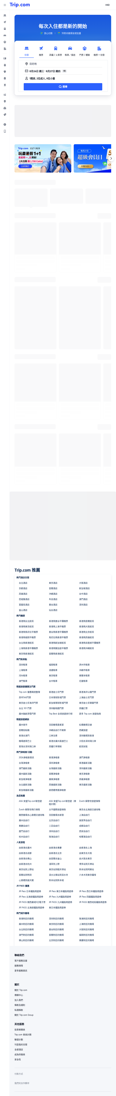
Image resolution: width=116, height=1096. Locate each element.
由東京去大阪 (85, 848)
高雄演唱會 (84, 774)
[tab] (27, 50)
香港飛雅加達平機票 (58, 643)
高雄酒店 (23, 589)
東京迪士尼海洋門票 (28, 698)
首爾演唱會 (54, 769)
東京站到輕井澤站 (57, 864)
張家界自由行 (85, 815)
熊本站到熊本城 (56, 875)
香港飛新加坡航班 (57, 638)
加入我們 (18, 995)
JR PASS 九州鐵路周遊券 (60, 897)
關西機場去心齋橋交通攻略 (31, 810)
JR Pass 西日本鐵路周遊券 (91, 886)
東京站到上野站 (26, 864)
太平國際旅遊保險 (57, 804)
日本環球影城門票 (57, 692)
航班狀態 (83, 741)
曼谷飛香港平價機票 (58, 627)
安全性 (17, 1054)
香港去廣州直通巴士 (58, 736)
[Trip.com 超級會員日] (87, 156)
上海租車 (23, 665)
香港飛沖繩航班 (86, 643)
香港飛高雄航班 (86, 632)
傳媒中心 (18, 990)
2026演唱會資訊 (26, 752)
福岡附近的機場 (86, 930)
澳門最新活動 (25, 763)
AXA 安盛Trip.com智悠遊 (30, 796)
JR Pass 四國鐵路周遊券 (90, 892)
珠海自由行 (54, 832)
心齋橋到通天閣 (26, 875)
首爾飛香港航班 (56, 649)
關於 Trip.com (20, 985)
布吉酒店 (53, 594)
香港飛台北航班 (26, 616)
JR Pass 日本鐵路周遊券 (30, 886)
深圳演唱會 (54, 758)
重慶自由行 (24, 821)
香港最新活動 (85, 758)
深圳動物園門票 (56, 703)
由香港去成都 (25, 848)
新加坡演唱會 (25, 774)
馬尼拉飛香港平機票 (58, 632)
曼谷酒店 (53, 600)
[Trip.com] (20, 5)
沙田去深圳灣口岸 (87, 736)
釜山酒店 (23, 605)
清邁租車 (53, 665)
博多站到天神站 (86, 859)
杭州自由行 (24, 832)
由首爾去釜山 (55, 854)
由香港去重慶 (55, 843)
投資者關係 (19, 1025)
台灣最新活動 (55, 763)
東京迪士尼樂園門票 (88, 698)
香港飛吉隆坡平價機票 (89, 638)
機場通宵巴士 (25, 736)
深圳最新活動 (85, 763)
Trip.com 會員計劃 (22, 1030)
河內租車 (23, 671)
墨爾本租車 (84, 671)
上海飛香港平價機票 (28, 643)
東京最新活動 (85, 780)
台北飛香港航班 (26, 638)
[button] (4, 5)
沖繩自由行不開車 (57, 725)
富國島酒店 (24, 600)
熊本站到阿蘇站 (86, 864)
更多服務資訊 (20, 966)
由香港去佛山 (25, 854)
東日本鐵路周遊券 (57, 903)
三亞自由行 (54, 821)
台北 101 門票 (25, 703)
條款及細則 (19, 1000)
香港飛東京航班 (26, 621)
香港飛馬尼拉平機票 (28, 627)
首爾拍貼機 (24, 725)
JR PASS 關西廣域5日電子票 (32, 897)
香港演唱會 (54, 752)
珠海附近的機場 (86, 914)
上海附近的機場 (86, 919)
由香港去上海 (85, 843)
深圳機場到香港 (86, 731)
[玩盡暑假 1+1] (38, 156)
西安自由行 (84, 826)
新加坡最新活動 (26, 785)
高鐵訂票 (83, 703)
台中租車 (53, 676)
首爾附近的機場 (56, 930)
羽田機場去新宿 (56, 810)
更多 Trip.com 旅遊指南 (90, 709)
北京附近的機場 (56, 935)
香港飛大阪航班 (86, 621)
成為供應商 (19, 1049)
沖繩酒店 (53, 589)
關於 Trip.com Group (23, 1010)
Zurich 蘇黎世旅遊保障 (89, 796)
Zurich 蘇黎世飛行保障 (29, 804)
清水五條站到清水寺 (58, 870)
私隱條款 (18, 1005)
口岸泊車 (53, 731)
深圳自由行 (54, 826)
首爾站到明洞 (25, 870)
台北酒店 (23, 578)
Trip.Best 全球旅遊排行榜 (60, 709)
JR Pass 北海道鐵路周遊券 (31, 892)
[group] (46, 33)
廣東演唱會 (54, 774)
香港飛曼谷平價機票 (58, 616)
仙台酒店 (53, 605)
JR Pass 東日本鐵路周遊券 (61, 886)
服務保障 (18, 961)
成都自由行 (84, 821)
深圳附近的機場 (56, 914)
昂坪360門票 (25, 692)
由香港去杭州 (25, 859)
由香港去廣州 (25, 843)
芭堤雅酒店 (24, 594)
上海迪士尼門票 (86, 692)
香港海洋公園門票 (87, 687)
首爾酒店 (53, 583)
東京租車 (53, 671)
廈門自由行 (24, 826)
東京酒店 (53, 578)
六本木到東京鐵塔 (87, 870)
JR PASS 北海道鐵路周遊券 (31, 903)
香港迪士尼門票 (56, 687)
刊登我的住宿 (20, 1040)
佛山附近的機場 (26, 935)
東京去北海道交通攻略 (89, 804)
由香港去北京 (55, 848)
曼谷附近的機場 (56, 924)
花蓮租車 (83, 676)
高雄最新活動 (55, 780)
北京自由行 (54, 815)
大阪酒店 (83, 578)
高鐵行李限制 (55, 741)
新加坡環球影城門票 (58, 698)
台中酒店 (83, 589)
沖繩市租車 (84, 665)
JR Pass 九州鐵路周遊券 (60, 892)
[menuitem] (5, 15)
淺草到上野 (54, 859)
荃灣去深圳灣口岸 (27, 741)
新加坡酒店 (84, 583)
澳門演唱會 (84, 752)
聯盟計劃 (18, 1035)
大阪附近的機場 (86, 924)
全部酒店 (18, 1045)
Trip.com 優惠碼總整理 (29, 687)
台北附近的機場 (26, 924)
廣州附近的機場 (26, 919)
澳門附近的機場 (26, 930)
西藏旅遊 (83, 725)
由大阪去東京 (85, 854)
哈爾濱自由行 (85, 832)
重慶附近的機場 (86, 935)
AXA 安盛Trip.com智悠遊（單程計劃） (62, 797)
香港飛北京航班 (86, 627)
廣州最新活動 (25, 769)
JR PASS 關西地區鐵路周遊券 (93, 897)
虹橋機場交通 (85, 720)
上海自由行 (84, 810)
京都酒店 (23, 583)
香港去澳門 (24, 731)
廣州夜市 (23, 720)
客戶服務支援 (20, 956)
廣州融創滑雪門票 (27, 709)
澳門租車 (23, 676)
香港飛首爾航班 (86, 616)
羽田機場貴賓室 (56, 720)
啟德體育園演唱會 (57, 785)
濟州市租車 (84, 660)
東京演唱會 (84, 769)
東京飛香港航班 (26, 649)
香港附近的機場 (26, 914)
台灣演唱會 (24, 758)
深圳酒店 (83, 600)
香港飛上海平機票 (57, 621)
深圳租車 (23, 660)
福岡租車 (53, 660)
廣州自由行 (24, 815)
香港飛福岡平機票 (27, 632)
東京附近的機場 (56, 919)
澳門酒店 (83, 594)
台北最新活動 (25, 780)
